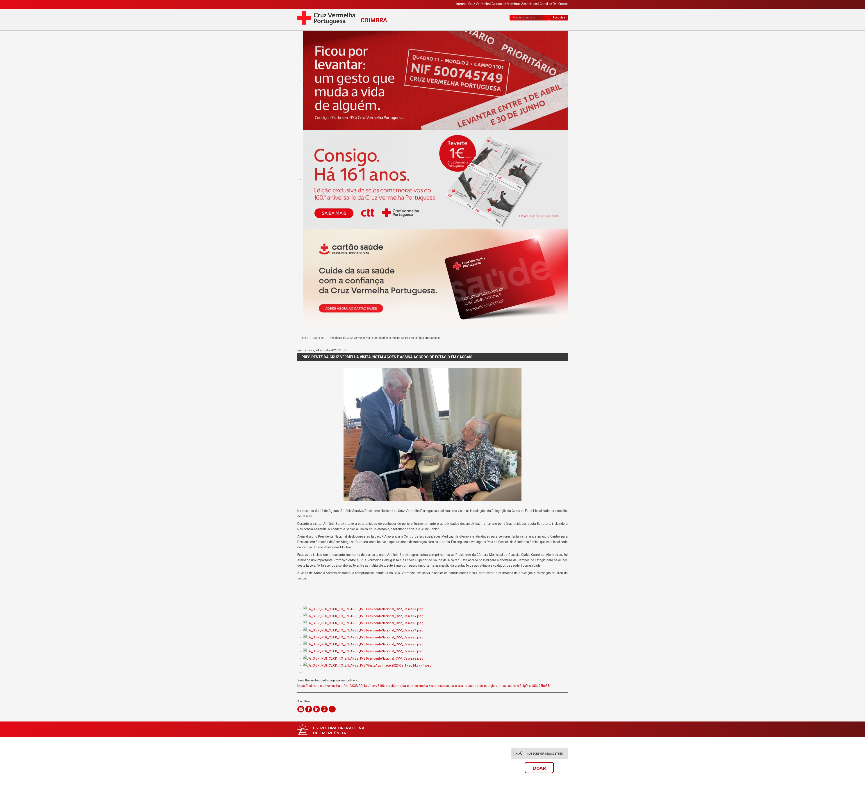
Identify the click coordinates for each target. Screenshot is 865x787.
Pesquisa (559, 17)
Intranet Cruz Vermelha (473, 4)
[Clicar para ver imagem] (432, 434)
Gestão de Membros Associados (515, 4)
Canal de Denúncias (554, 4)
